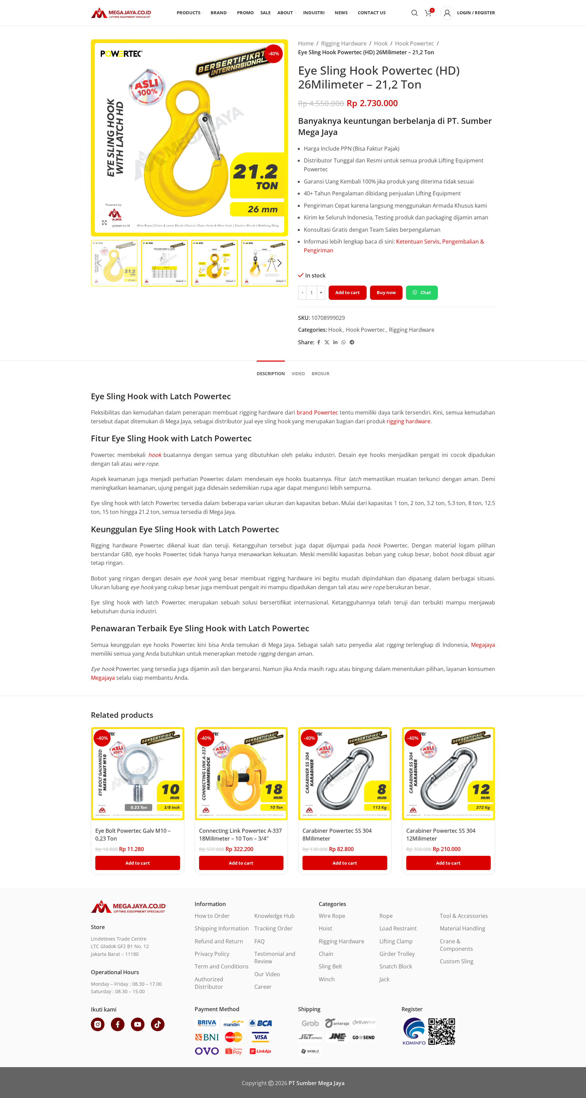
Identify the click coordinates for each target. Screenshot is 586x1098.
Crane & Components (456, 945)
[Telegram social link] (352, 342)
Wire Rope (332, 916)
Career (263, 986)
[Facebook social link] (318, 342)
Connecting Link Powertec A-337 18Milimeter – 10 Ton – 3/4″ (240, 834)
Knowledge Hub (274, 916)
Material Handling (462, 928)
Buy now (386, 292)
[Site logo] (121, 12)
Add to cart (347, 292)
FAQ (259, 941)
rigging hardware (407, 421)
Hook (381, 43)
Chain (326, 954)
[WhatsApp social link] (343, 342)
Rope (386, 916)
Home (306, 43)
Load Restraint (398, 928)
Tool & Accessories (464, 916)
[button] (99, 263)
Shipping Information (222, 928)
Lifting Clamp (396, 941)
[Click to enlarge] (104, 222)
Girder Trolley (397, 954)
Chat (426, 292)
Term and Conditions (222, 966)
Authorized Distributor (209, 983)
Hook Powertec (414, 43)
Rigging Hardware (344, 43)
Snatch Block (395, 966)
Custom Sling (456, 961)
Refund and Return (219, 941)
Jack (384, 979)
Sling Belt (330, 966)
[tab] (271, 370)
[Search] (415, 13)
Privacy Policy (212, 954)
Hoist (325, 928)
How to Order (212, 916)
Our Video (267, 974)
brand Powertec (317, 412)
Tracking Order (273, 928)
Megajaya (483, 645)
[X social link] (327, 342)
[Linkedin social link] (335, 342)
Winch (327, 979)
